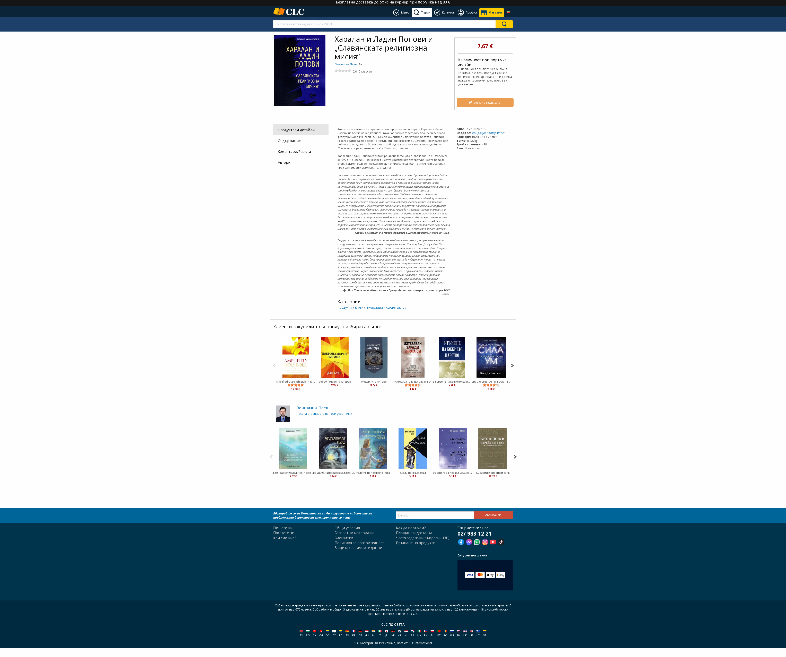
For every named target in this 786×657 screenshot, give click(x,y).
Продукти (345, 307)
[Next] (512, 365)
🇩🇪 (360, 633)
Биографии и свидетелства (386, 307)
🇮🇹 (380, 633)
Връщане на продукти (416, 542)
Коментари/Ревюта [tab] (294, 151)
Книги (359, 307)
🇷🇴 (445, 633)
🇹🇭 (458, 633)
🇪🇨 (340, 633)
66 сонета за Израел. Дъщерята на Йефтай (453, 473)
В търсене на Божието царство (452, 381)
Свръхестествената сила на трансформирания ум (491, 381)
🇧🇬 (308, 633)
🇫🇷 (354, 633)
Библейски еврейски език (492, 473)
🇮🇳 (373, 633)
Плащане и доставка (414, 532)
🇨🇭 (321, 633)
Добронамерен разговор (334, 381)
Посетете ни (284, 532)
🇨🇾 (334, 633)
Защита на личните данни (358, 547)
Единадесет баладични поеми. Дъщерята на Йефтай (293, 473)
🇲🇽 (419, 633)
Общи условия (347, 528)
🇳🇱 (406, 633)
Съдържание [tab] (289, 140)
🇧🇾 (301, 633)
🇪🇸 (347, 633)
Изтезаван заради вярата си (412, 381)
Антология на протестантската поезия (373, 473)
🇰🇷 (399, 633)
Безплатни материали (354, 532)
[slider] (343, 70)
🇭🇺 (367, 633)
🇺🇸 (471, 633)
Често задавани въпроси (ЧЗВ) (422, 538)
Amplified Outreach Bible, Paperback (295, 381)
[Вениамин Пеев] (283, 413)
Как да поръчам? (411, 528)
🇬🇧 (465, 633)
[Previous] (274, 365)
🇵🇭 (426, 633)
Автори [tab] (284, 162)
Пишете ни (283, 528)
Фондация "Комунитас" (488, 133)
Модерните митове (374, 381)
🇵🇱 (432, 633)
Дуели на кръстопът (413, 473)
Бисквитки (344, 538)
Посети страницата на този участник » (324, 414)
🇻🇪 (485, 633)
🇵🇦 (412, 633)
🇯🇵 (386, 633)
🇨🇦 (314, 633)
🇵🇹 (439, 633)
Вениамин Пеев (346, 64)
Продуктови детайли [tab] (296, 129)
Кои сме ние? (284, 538)
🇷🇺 (452, 633)
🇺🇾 (478, 633)
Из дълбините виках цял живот (333, 473)
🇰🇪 (393, 633)
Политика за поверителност (359, 542)
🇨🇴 (327, 633)
